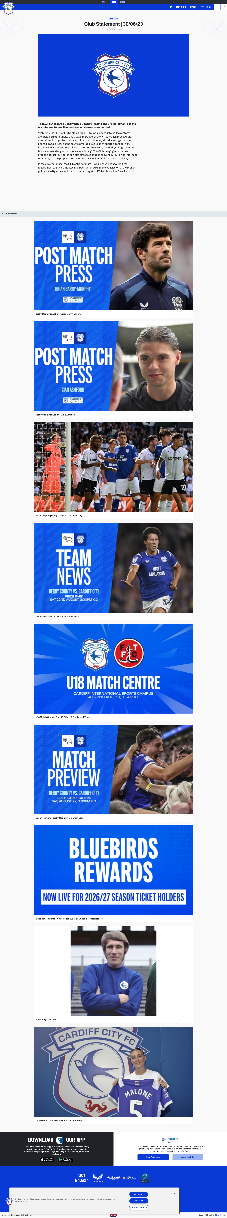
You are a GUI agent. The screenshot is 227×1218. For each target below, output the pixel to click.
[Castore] (97, 1178)
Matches (181, 7)
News (193, 7)
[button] (9, 1201)
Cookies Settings (139, 1207)
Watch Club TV (187, 1157)
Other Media (220, 1215)
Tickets (105, 2)
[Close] (174, 1193)
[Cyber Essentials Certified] (145, 1178)
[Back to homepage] (8, 8)
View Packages (153, 1157)
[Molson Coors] (129, 1178)
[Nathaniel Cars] (113, 1178)
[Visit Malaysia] (81, 1178)
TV (171, 7)
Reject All (138, 1201)
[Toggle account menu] (223, 7)
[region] (94, 1201)
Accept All (139, 1194)
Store (122, 2)
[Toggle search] (217, 7)
